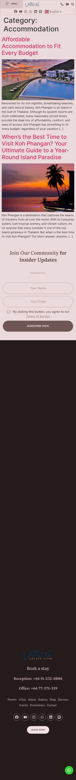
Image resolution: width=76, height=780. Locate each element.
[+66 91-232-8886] (63, 4)
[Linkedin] (35, 11)
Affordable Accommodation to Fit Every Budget (31, 46)
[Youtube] (20, 11)
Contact (52, 705)
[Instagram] (25, 11)
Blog (53, 700)
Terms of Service (38, 316)
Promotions (37, 705)
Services (63, 700)
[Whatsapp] (30, 11)
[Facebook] (15, 11)
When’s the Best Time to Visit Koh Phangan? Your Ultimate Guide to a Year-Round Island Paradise (35, 147)
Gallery (43, 700)
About (32, 700)
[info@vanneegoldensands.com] (68, 4)
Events (23, 705)
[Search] (73, 4)
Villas (22, 700)
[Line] (40, 11)
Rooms (12, 700)
